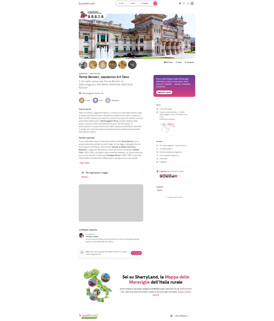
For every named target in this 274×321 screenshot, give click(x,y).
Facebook (163, 158)
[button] (123, 3)
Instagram (163, 162)
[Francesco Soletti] (81, 235)
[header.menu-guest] (190, 3)
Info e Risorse (180, 316)
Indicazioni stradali (167, 119)
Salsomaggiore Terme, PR (92, 93)
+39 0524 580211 (166, 149)
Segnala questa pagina (175, 197)
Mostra (84, 177)
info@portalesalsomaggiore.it (171, 152)
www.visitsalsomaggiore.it (169, 155)
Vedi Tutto (84, 163)
